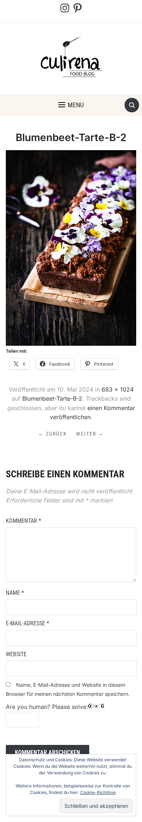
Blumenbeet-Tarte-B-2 (52, 398)
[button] (71, 105)
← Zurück (52, 434)
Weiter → (90, 434)
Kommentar (23, 520)
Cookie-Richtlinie (98, 792)
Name (15, 592)
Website (16, 654)
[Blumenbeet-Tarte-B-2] (71, 247)
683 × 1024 (118, 389)
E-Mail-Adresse (27, 623)
